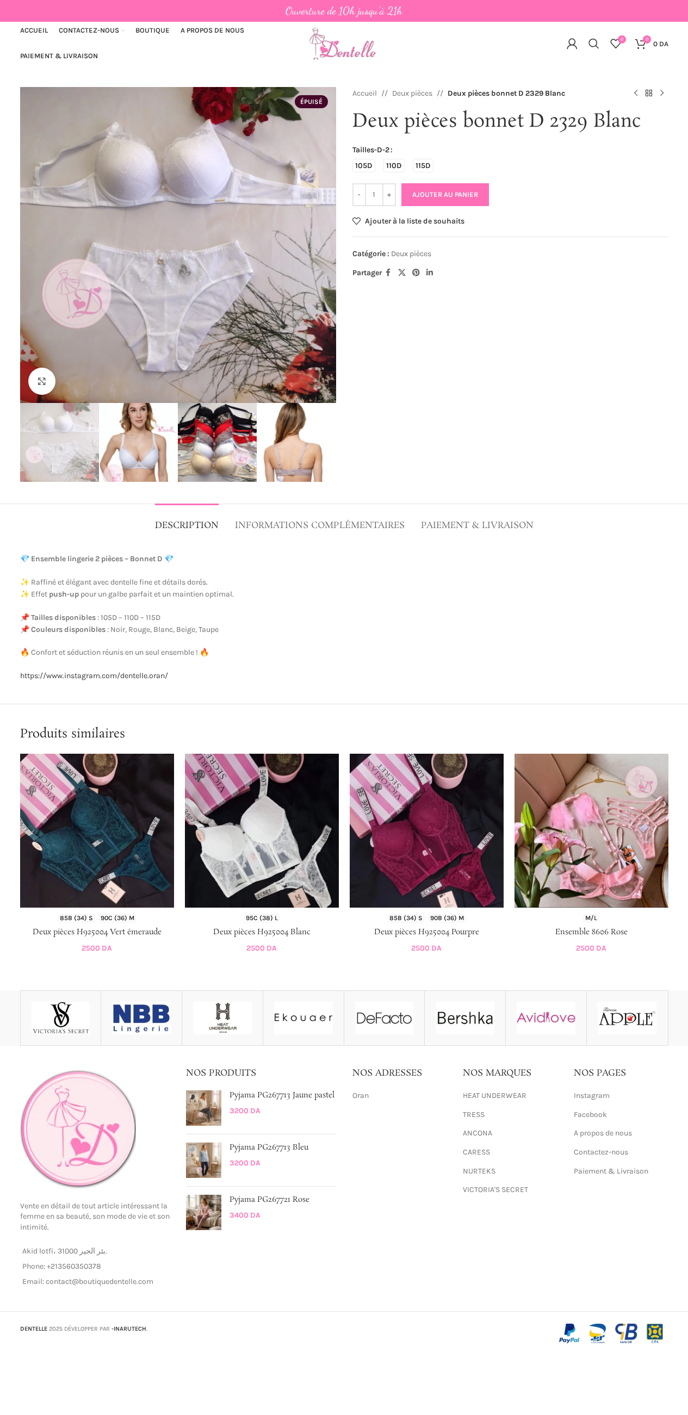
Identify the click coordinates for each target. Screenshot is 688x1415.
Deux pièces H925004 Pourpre (426, 932)
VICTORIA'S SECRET (495, 1189)
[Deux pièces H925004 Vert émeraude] (97, 831)
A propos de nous (603, 1133)
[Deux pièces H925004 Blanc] (262, 831)
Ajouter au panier (445, 194)
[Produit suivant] (661, 93)
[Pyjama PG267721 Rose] (203, 1212)
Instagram (592, 1095)
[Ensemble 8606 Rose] (591, 831)
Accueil (364, 93)
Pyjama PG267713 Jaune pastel (282, 1095)
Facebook (590, 1114)
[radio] (363, 165)
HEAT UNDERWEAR (494, 1095)
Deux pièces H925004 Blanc (262, 932)
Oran (360, 1095)
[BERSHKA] (465, 1018)
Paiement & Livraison (611, 1171)
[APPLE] (627, 1018)
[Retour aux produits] (648, 93)
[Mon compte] (572, 43)
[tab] (187, 520)
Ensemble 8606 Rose (591, 932)
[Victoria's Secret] (61, 1018)
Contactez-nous (601, 1152)
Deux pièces (412, 93)
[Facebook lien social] (388, 273)
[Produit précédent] (635, 93)
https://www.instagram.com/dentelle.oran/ (94, 675)
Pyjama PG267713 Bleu (269, 1148)
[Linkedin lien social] (429, 273)
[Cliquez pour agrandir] (41, 381)
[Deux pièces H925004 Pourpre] (427, 831)
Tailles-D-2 (370, 149)
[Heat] (222, 1018)
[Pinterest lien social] (416, 273)
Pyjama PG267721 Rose (269, 1200)
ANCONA (477, 1133)
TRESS (474, 1114)
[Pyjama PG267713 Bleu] (203, 1160)
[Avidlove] (546, 1018)
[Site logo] (344, 42)
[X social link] (402, 273)
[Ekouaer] (303, 1018)
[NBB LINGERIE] (141, 1018)
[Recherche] (594, 43)
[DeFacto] (384, 1018)
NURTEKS (479, 1171)
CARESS (476, 1152)
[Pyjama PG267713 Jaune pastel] (203, 1108)
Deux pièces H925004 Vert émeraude (97, 932)
